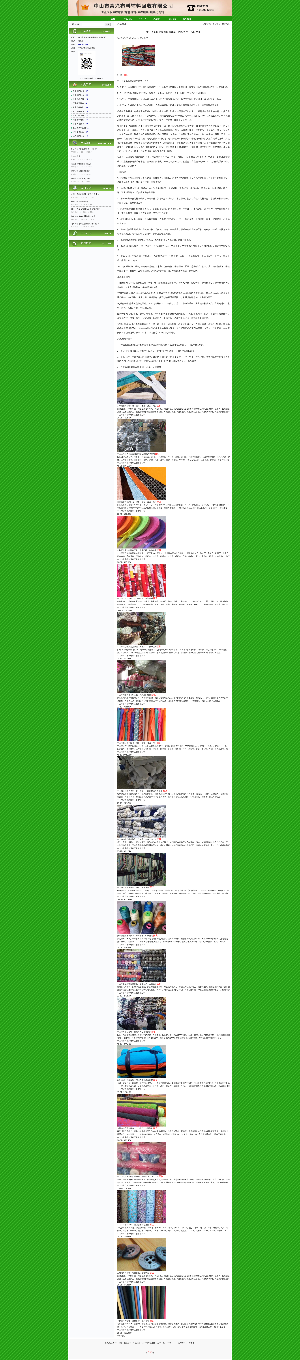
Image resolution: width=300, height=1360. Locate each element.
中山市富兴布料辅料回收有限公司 (131, 414)
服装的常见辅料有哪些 (80, 171)
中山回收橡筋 (78, 107)
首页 (113, 18)
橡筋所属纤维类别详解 (80, 178)
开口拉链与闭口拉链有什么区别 (84, 149)
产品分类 (143, 18)
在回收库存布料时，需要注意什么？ (86, 194)
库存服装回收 (78, 103)
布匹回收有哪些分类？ (80, 201)
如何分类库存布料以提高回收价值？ (86, 209)
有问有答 (172, 18)
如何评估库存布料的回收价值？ (84, 216)
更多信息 (121, 1336)
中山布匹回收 (78, 91)
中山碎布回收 (78, 123)
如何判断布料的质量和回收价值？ (85, 223)
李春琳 (192, 1342)
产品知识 (157, 18)
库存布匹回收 (78, 111)
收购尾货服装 (78, 132)
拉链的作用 (75, 156)
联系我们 (187, 18)
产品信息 (128, 18)
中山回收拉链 (78, 99)
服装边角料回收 (79, 128)
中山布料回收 (78, 95)
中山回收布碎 (78, 115)
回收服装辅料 (78, 119)
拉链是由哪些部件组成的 (81, 163)
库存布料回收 (78, 136)
